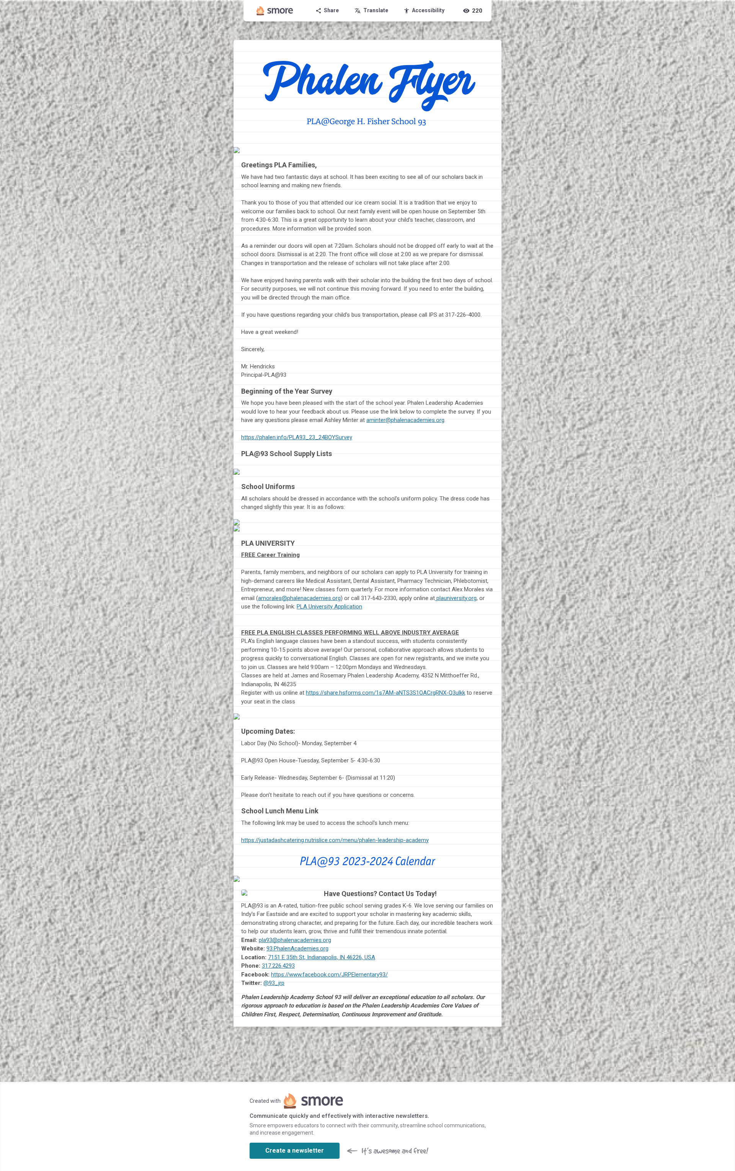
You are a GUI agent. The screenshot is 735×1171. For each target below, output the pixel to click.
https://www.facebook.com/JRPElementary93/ (329, 974)
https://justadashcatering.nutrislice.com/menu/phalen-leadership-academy (335, 840)
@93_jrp (273, 983)
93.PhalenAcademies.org (297, 948)
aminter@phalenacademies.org (405, 420)
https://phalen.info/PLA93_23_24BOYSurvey (296, 437)
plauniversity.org (456, 598)
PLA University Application (329, 606)
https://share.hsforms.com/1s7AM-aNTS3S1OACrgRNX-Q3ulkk (385, 692)
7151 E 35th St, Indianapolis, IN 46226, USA (321, 957)
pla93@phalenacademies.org (295, 940)
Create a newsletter (294, 1150)
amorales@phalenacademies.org (299, 598)
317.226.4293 (278, 965)
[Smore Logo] (275, 11)
